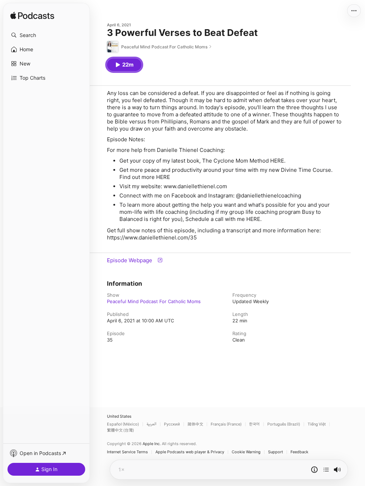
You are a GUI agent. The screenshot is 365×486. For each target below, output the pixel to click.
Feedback (299, 452)
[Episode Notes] (314, 470)
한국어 (254, 424)
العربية (151, 424)
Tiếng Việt (317, 424)
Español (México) (123, 424)
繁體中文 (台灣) (120, 430)
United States (119, 416)
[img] (32, 16)
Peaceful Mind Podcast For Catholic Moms (154, 301)
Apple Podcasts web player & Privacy (189, 452)
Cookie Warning (246, 452)
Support (275, 452)
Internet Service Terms (127, 452)
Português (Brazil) (283, 424)
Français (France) (226, 424)
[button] (46, 35)
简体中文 (195, 424)
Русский (172, 424)
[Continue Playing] (326, 470)
